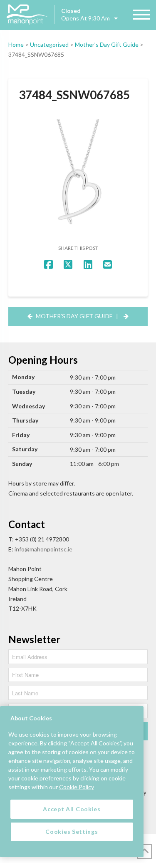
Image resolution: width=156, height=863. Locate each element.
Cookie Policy (76, 786)
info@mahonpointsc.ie (43, 549)
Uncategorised (49, 44)
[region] (72, 781)
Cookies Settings (71, 831)
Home (16, 44)
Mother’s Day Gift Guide (107, 44)
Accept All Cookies (72, 809)
